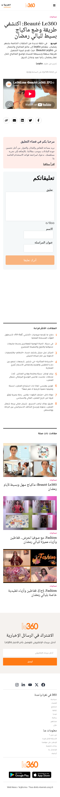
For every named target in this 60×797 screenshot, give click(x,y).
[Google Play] (19, 774)
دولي (55, 725)
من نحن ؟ (53, 735)
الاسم (49, 228)
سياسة (54, 699)
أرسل (30, 661)
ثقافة (54, 710)
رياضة (54, 718)
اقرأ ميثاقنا (49, 164)
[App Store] (41, 774)
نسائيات (53, 17)
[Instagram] (17, 685)
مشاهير (54, 721)
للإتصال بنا (52, 749)
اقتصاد (54, 703)
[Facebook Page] (43, 685)
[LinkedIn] (23, 685)
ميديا (55, 714)
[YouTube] (30, 685)
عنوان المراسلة (44, 242)
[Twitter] (37, 685)
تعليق (49, 190)
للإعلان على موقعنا (49, 742)
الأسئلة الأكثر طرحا (49, 738)
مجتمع (54, 707)
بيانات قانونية (51, 746)
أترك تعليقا (30, 260)
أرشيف (54, 753)
